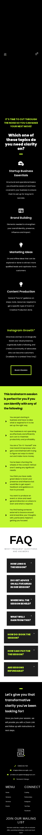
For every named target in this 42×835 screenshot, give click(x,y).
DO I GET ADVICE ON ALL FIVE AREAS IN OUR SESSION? (21, 584)
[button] (21, 565)
